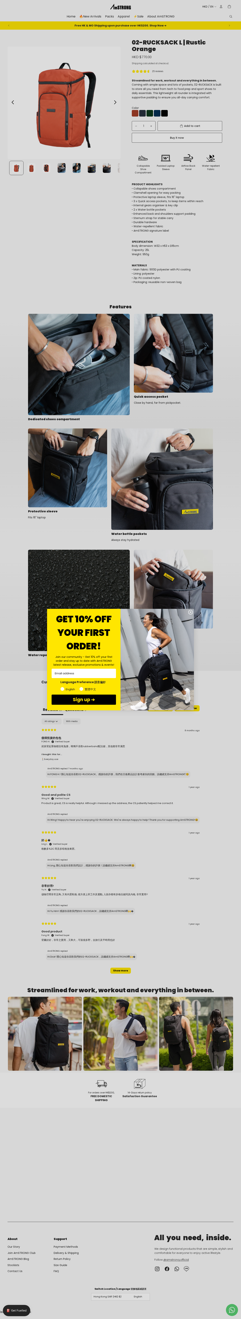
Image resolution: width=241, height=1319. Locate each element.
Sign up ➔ (84, 699)
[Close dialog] (190, 612)
